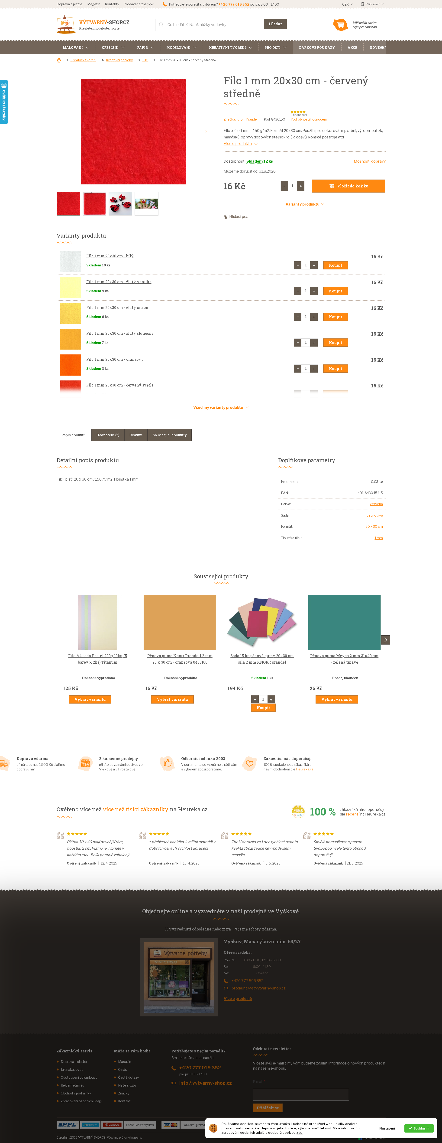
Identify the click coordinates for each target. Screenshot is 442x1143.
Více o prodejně (238, 998)
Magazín (93, 4)
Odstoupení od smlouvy (79, 1077)
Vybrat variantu (90, 699)
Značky (123, 1093)
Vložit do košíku (352, 185)
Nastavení (387, 1128)
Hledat (275, 23)
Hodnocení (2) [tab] (108, 435)
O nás (122, 1069)
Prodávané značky (138, 4)
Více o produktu (238, 143)
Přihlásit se (268, 1107)
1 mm (379, 538)
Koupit (335, 265)
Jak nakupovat (72, 1069)
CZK (346, 4)
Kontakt (124, 1101)
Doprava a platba (70, 4)
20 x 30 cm (374, 526)
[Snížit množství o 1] (284, 186)
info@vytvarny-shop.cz (205, 1083)
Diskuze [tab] (136, 435)
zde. (300, 1132)
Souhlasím (421, 1128)
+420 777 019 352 (200, 1068)
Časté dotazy (128, 1077)
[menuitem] (76, 47)
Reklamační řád (72, 1085)
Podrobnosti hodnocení (309, 119)
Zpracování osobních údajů (81, 1101)
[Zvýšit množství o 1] (300, 186)
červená (376, 504)
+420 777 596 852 (247, 981)
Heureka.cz (304, 769)
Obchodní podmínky (76, 1093)
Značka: (241, 119)
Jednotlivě (375, 515)
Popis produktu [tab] (74, 435)
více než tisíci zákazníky (135, 809)
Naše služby (127, 1085)
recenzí (352, 814)
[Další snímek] (206, 132)
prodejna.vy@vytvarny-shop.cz (259, 988)
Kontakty (112, 4)
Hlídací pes (238, 216)
